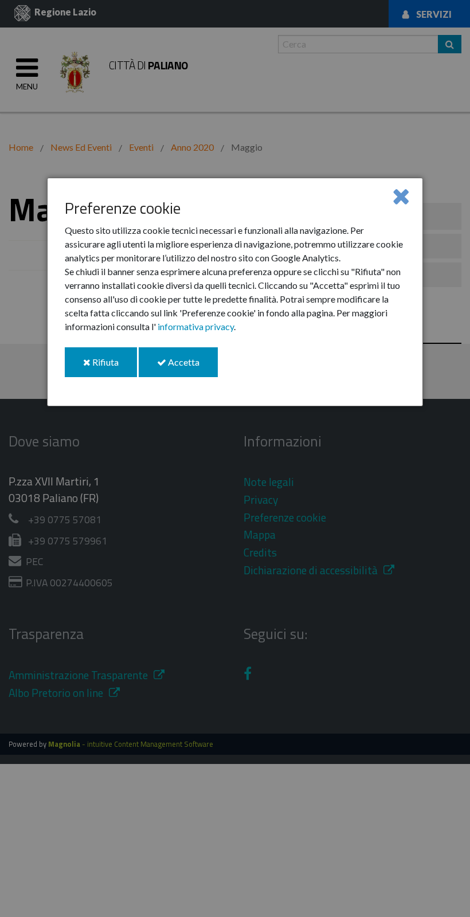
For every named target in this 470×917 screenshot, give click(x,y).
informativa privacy (196, 326)
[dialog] (235, 292)
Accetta (192, 366)
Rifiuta (114, 366)
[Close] (401, 195)
